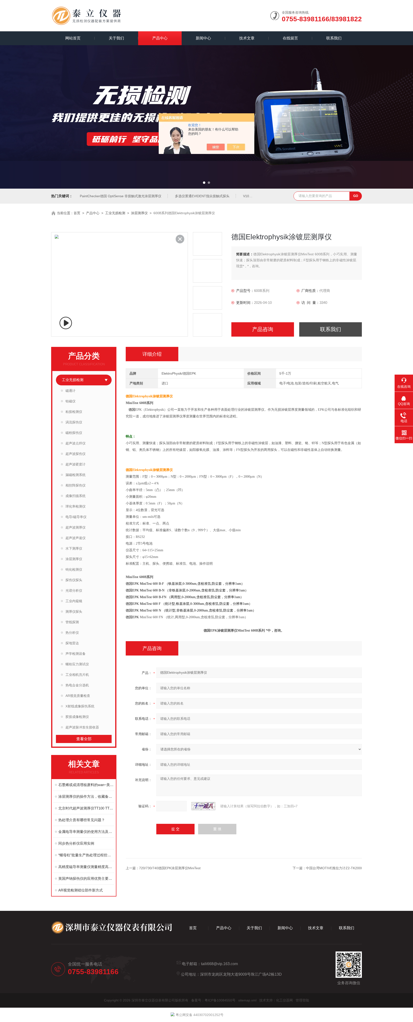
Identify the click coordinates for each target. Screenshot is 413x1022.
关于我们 (116, 38)
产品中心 (160, 38)
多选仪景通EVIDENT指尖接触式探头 (202, 196)
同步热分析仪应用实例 (76, 843)
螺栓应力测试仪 (77, 664)
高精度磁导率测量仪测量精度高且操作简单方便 (86, 867)
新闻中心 (203, 38)
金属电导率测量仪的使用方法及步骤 (86, 832)
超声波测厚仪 (75, 527)
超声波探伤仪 (75, 454)
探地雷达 (72, 643)
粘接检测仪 (73, 412)
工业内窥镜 (73, 601)
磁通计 (70, 391)
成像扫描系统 (75, 496)
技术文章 (247, 38)
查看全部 (84, 739)
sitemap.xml (247, 1000)
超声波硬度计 (75, 464)
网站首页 (73, 38)
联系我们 (334, 38)
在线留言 (290, 38)
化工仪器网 (284, 1000)
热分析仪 (72, 632)
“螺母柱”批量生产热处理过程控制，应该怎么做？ (86, 855)
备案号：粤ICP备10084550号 (213, 1000)
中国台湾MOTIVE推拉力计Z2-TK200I (334, 868)
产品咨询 (262, 329)
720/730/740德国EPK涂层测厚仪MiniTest (170, 868)
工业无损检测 (115, 213)
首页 (77, 213)
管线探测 (72, 622)
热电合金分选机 (77, 685)
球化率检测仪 (75, 506)
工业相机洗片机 (77, 675)
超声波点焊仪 (75, 443)
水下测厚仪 (73, 548)
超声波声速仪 (75, 538)
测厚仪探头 (73, 611)
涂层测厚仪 (139, 213)
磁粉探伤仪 (73, 433)
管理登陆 (302, 1000)
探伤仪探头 (73, 580)
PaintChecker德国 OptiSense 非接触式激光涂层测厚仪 (120, 196)
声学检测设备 (75, 654)
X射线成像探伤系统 (79, 706)
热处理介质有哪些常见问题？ (81, 820)
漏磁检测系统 (75, 475)
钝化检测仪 (73, 569)
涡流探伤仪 (73, 422)
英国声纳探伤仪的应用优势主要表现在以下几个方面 (86, 878)
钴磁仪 (70, 401)
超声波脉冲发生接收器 (82, 727)
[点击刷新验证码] (203, 806)
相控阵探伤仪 (75, 485)
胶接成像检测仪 (77, 717)
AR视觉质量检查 (77, 696)
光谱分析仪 (73, 590)
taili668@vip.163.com (219, 964)
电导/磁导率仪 (76, 517)
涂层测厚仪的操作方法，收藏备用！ (86, 796)
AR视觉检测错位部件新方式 (80, 890)
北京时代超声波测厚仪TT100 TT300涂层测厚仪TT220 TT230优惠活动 (86, 808)
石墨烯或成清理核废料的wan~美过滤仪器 (86, 785)
